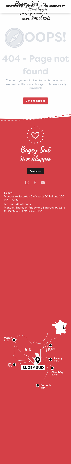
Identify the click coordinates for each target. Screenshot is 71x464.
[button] (35, 19)
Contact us (35, 171)
